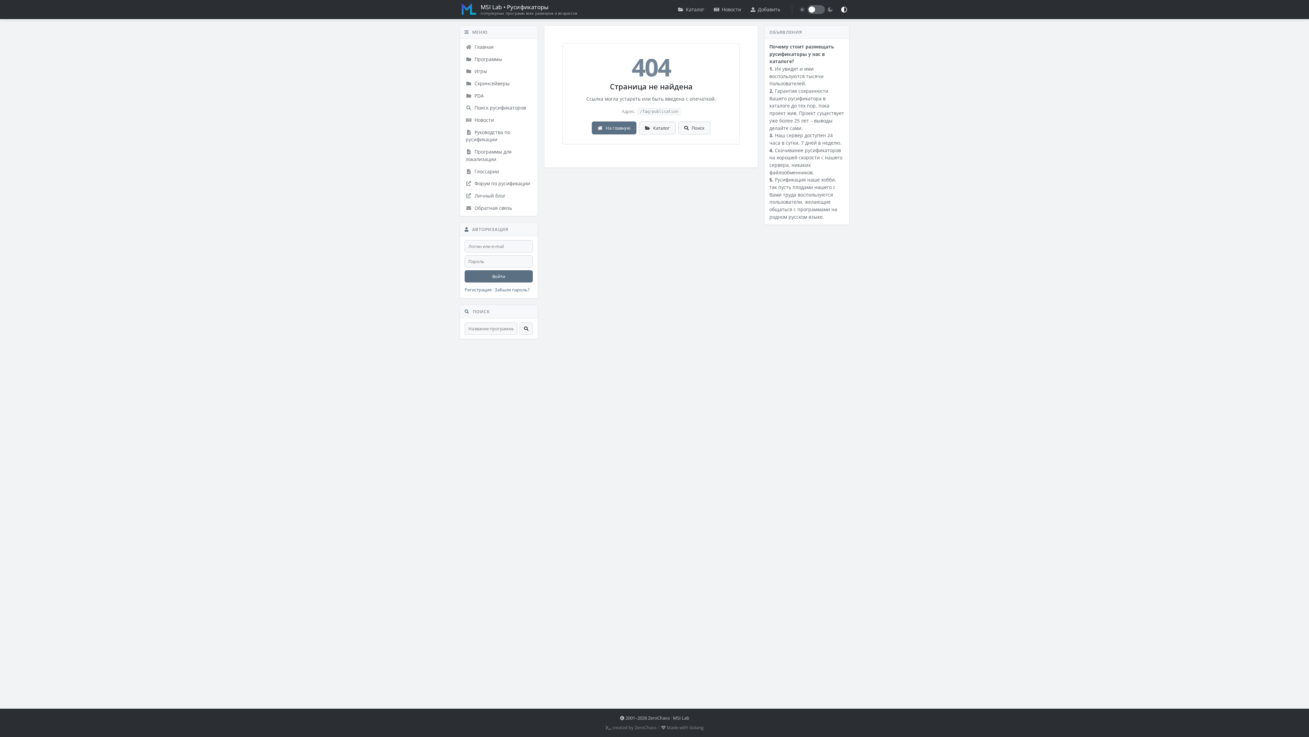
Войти (498, 276)
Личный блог (489, 195)
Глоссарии (486, 171)
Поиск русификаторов (499, 107)
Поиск (698, 128)
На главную (618, 128)
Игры (480, 71)
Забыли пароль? (512, 290)
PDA (478, 95)
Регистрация (478, 290)
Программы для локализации (489, 155)
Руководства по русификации (488, 136)
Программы (487, 59)
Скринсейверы (491, 83)
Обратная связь (492, 208)
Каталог (695, 9)
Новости (731, 9)
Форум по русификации (501, 183)
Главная (483, 47)
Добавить (769, 9)
